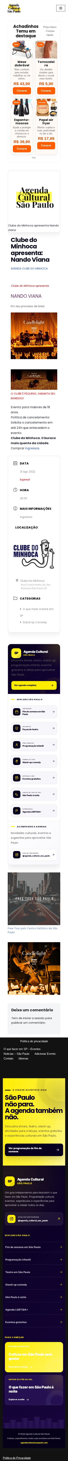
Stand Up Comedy (35, 622)
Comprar (22, 90)
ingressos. (32, 448)
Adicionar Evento (45, 1053)
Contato (8, 1058)
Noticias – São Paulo (16, 1053)
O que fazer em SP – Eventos (22, 1049)
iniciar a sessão (34, 1018)
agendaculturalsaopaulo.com (34, 1442)
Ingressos (26, 517)
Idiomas (23, 1058)
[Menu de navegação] (60, 8)
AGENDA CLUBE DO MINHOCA (29, 268)
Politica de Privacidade (17, 1457)
